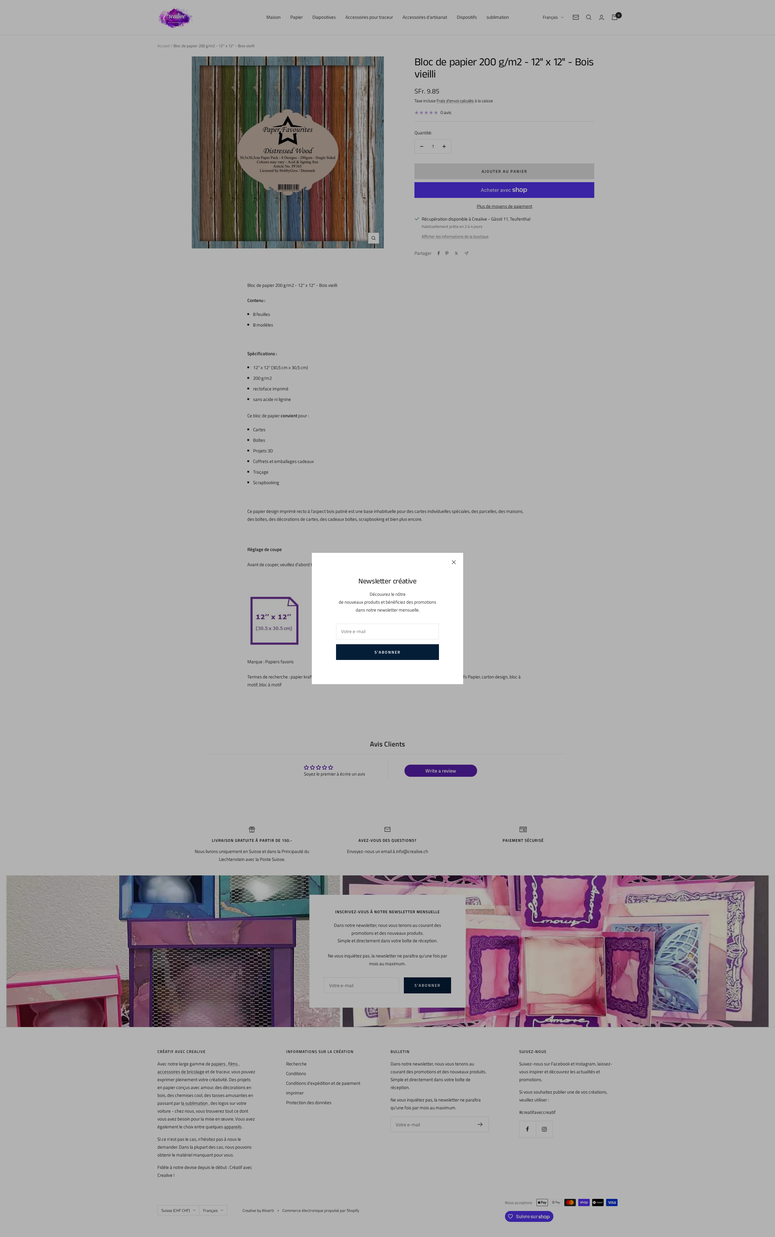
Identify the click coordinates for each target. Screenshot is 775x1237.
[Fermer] (454, 562)
